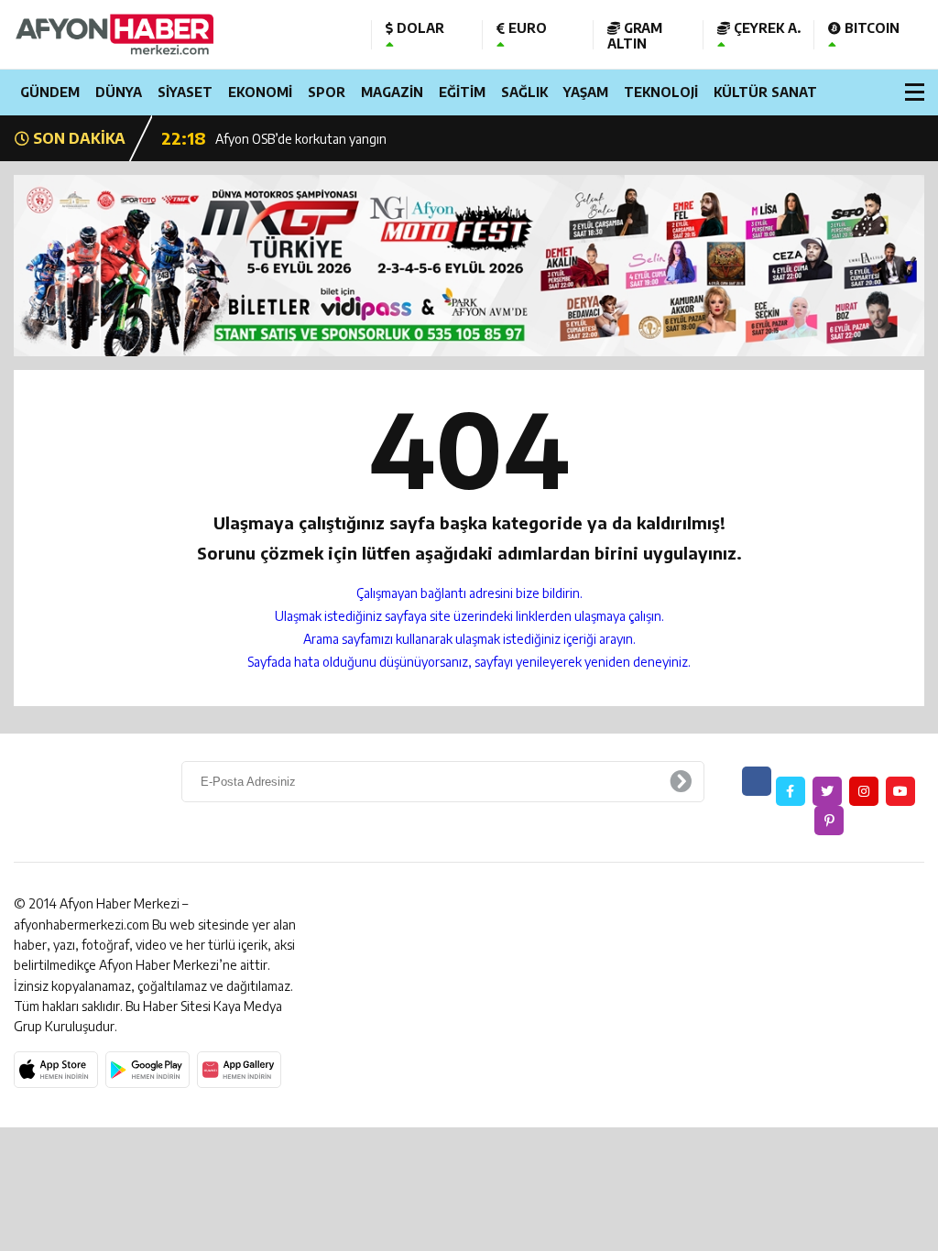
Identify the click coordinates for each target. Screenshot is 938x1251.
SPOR (326, 92)
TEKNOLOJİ (661, 92)
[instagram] (863, 791)
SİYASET (185, 92)
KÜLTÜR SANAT (765, 92)
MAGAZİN (392, 92)
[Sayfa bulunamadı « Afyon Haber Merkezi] (179, 34)
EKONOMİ (260, 92)
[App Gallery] (239, 1069)
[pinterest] (829, 820)
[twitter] (827, 791)
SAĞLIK (524, 92)
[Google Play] (147, 1069)
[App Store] (56, 1069)
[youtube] (900, 791)
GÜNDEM (50, 92)
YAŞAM (585, 92)
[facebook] (790, 791)
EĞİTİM (462, 92)
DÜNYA (118, 92)
